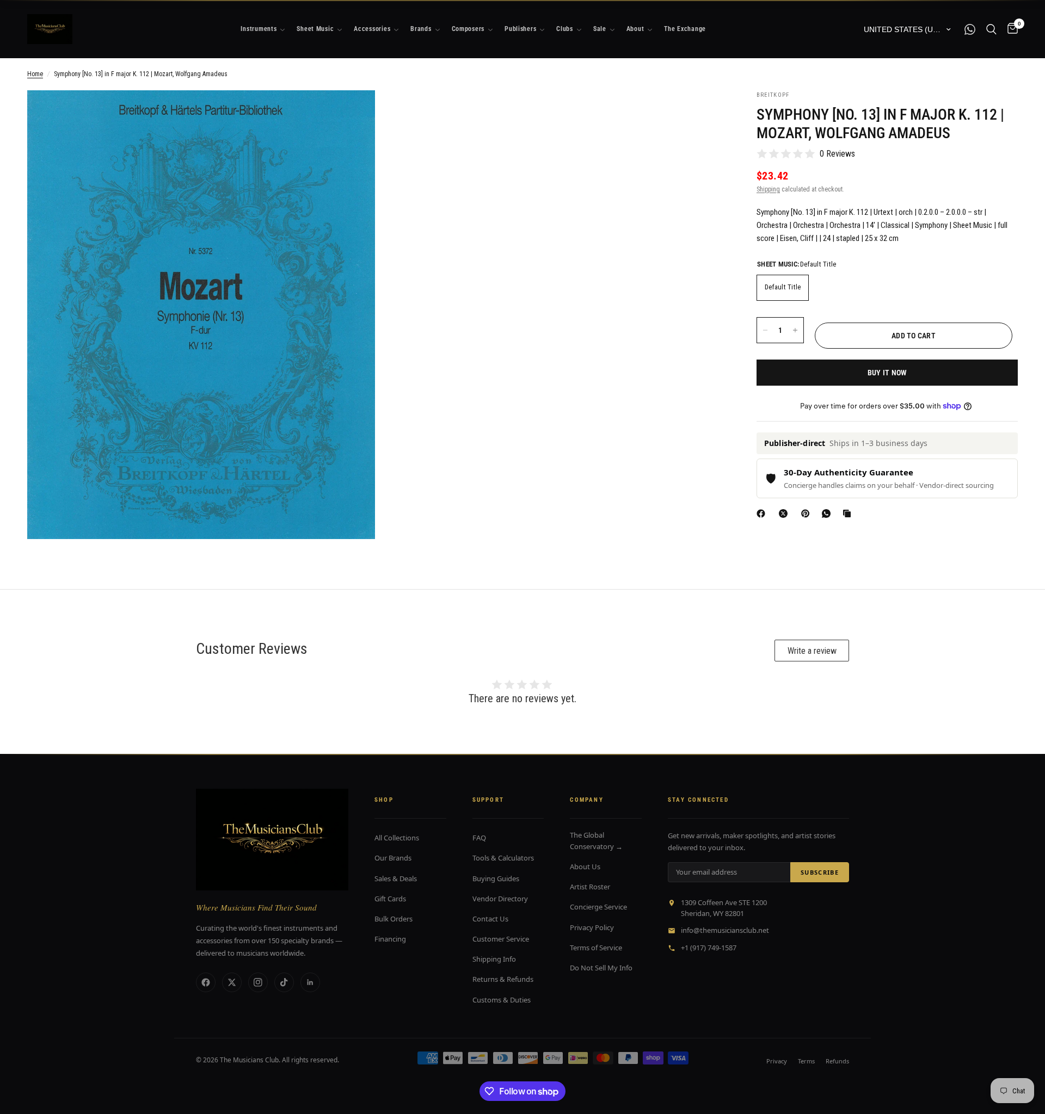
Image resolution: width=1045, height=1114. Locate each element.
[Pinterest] (807, 513)
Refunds (837, 1061)
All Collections (396, 838)
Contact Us (490, 919)
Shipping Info (494, 959)
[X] (785, 513)
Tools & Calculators (503, 858)
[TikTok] (284, 982)
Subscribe (820, 872)
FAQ (479, 838)
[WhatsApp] (828, 513)
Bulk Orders (393, 919)
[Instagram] (258, 982)
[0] (1010, 29)
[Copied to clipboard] (849, 513)
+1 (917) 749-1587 (708, 947)
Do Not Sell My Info (601, 968)
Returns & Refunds (502, 979)
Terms (806, 1061)
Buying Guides (495, 878)
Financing (390, 939)
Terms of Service (596, 947)
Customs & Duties (501, 1000)
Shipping (768, 189)
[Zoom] (352, 113)
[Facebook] (763, 513)
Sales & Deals (395, 878)
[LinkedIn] (310, 982)
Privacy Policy (592, 927)
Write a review (812, 651)
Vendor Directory (500, 898)
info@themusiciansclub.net (725, 930)
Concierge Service (598, 907)
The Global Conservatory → (596, 840)
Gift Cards (390, 898)
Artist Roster (590, 887)
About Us (585, 866)
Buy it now (887, 372)
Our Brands (392, 858)
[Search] (991, 29)
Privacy (776, 1061)
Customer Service (500, 939)
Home (35, 74)
